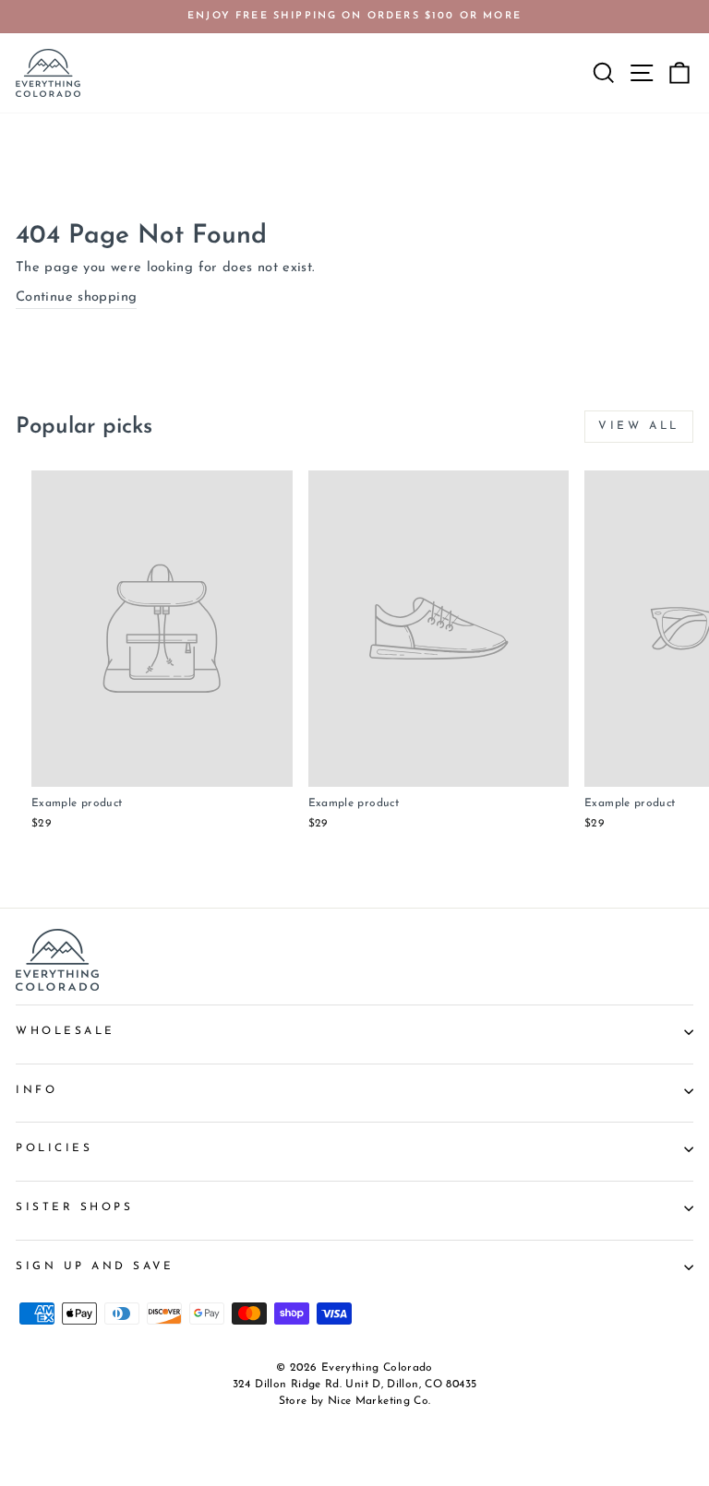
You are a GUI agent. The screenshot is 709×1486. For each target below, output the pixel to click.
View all (638, 426)
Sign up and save (95, 1266)
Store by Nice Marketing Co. (355, 1401)
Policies (54, 1148)
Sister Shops (74, 1207)
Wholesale (65, 1031)
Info (36, 1090)
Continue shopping (76, 297)
